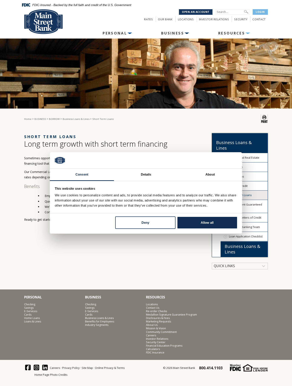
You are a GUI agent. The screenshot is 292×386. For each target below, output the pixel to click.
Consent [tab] (81, 174)
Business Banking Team (244, 227)
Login (260, 12)
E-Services (30, 311)
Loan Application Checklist (246, 236)
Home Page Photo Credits (51, 375)
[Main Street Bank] (52, 21)
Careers (151, 335)
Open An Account (195, 12)
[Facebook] (28, 368)
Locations (186, 19)
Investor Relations (214, 19)
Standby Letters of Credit (245, 217)
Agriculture (236, 167)
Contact (259, 19)
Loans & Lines (32, 321)
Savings (29, 308)
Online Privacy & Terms (110, 368)
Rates (148, 19)
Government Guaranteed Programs (245, 206)
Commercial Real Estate (244, 157)
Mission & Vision (156, 328)
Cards (27, 314)
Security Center (155, 342)
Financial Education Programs (164, 345)
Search (246, 11)
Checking (29, 304)
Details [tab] (146, 174)
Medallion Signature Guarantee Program (171, 314)
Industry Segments (96, 325)
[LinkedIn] (45, 368)
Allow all (207, 222)
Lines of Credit (238, 186)
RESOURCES (231, 33)
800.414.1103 (211, 367)
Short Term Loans (240, 195)
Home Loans (32, 318)
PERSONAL (115, 33)
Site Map (87, 368)
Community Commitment (161, 332)
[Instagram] (37, 368)
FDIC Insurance (155, 352)
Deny (145, 222)
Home (27, 119)
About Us (152, 325)
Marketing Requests (158, 321)
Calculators (153, 349)
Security (240, 19)
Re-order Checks (156, 311)
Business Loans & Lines (242, 249)
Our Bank (165, 19)
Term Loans (236, 176)
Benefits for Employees (99, 321)
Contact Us (152, 308)
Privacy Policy (71, 368)
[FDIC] (235, 368)
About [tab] (210, 174)
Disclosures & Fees (158, 318)
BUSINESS (172, 33)
